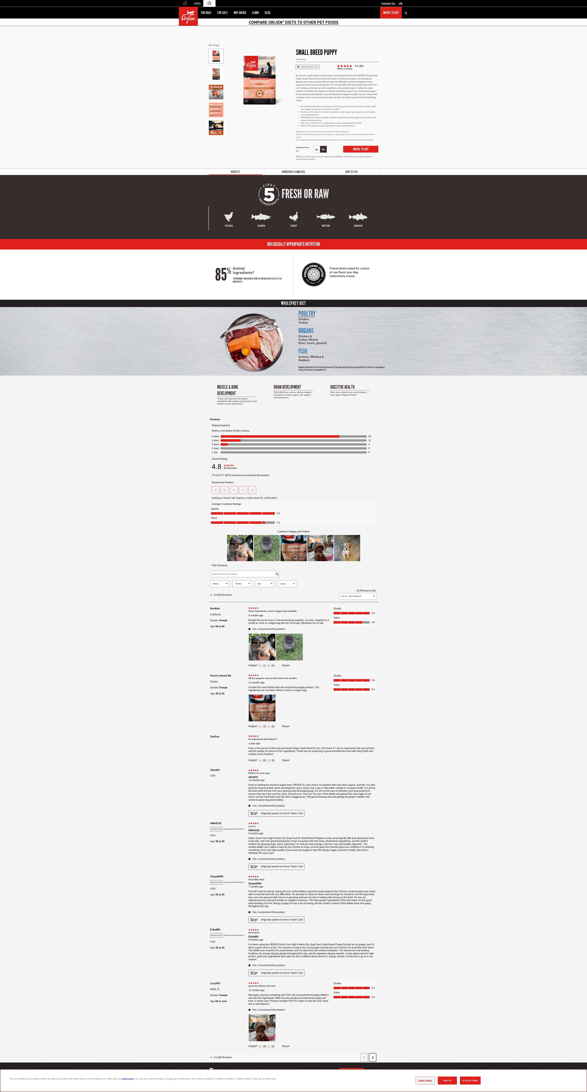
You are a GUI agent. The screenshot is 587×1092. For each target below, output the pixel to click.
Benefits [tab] (235, 172)
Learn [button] (255, 13)
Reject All (447, 1080)
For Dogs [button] (206, 13)
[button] (360, 149)
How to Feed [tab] (351, 172)
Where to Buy (391, 13)
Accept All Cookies (470, 1080)
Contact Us (388, 3)
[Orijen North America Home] (188, 16)
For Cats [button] (222, 13)
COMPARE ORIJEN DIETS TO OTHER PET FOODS (293, 22)
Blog (267, 13)
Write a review (345, 69)
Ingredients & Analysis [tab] (293, 172)
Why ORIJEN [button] (240, 13)
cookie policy (128, 1078)
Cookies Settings (425, 1080)
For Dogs (214, 45)
